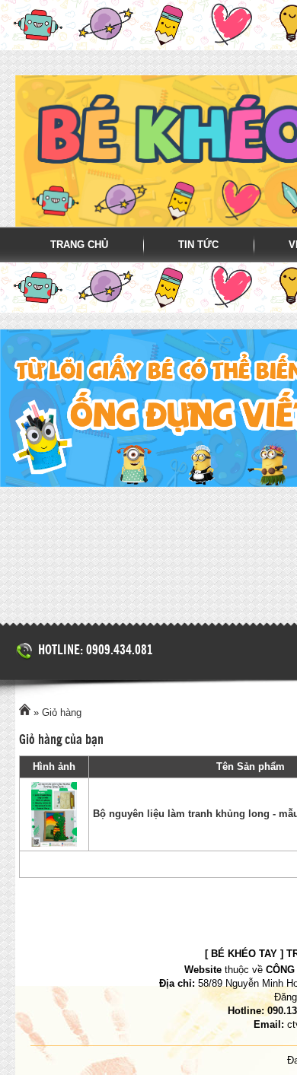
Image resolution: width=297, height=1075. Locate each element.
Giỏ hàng (61, 712)
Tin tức (198, 244)
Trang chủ (79, 244)
